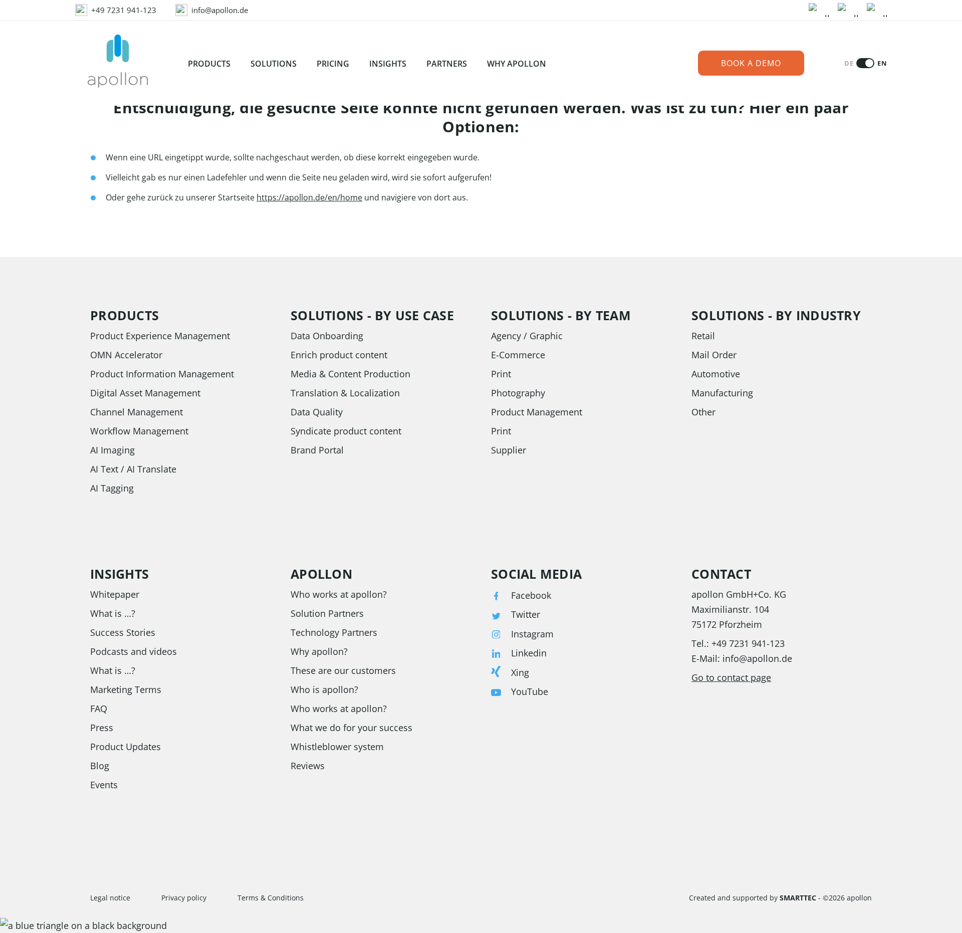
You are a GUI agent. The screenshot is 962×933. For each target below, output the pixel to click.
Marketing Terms (125, 689)
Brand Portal (317, 450)
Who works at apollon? (339, 594)
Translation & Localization (345, 393)
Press (101, 728)
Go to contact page (731, 677)
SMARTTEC (798, 897)
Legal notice (110, 897)
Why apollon (516, 63)
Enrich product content (339, 355)
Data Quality (317, 412)
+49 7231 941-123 (748, 643)
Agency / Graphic (527, 336)
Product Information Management (162, 374)
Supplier (508, 450)
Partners (446, 63)
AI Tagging (112, 488)
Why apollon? (319, 651)
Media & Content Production (350, 374)
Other (703, 412)
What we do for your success (351, 728)
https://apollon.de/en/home (309, 197)
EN (882, 63)
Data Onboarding (327, 336)
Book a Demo (751, 63)
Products (209, 63)
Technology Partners (334, 632)
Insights (387, 63)
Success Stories (122, 632)
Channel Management (136, 412)
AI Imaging (112, 450)
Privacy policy (183, 897)
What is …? (112, 613)
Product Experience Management (160, 336)
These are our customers (343, 670)
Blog (99, 766)
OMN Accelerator (126, 355)
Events (104, 785)
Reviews (308, 766)
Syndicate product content (346, 431)
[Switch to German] (865, 63)
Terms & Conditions (270, 897)
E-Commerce (518, 355)
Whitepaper (114, 594)
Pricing (333, 63)
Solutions (274, 63)
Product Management (536, 412)
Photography (518, 393)
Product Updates (125, 747)
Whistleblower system (337, 747)
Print (501, 374)
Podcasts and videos (133, 651)
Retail (703, 336)
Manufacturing (722, 393)
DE (848, 63)
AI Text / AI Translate (133, 469)
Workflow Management (139, 431)
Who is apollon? (324, 689)
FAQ (98, 709)
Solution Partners (327, 613)
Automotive (715, 374)
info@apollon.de (757, 658)
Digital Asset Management (145, 393)
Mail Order (714, 355)
